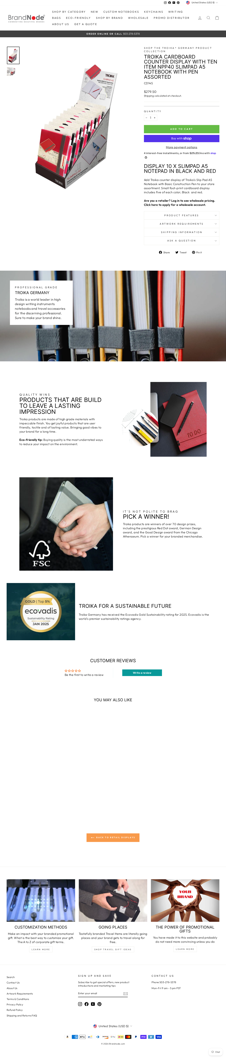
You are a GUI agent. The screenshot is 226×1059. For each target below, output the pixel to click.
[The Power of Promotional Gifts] (185, 900)
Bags (56, 17)
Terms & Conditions (18, 999)
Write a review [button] (142, 672)
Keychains (153, 11)
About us (60, 24)
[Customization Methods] (41, 900)
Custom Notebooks (121, 11)
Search (11, 977)
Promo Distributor (172, 17)
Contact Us (13, 982)
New (94, 11)
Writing (175, 11)
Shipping (149, 95)
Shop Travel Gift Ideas (113, 949)
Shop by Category (69, 11)
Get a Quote (85, 24)
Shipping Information (181, 232)
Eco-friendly (78, 17)
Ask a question (181, 240)
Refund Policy (15, 1010)
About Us (12, 988)
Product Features (181, 215)
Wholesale (138, 17)
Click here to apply (157, 205)
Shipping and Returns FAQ (22, 1015)
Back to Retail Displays (115, 837)
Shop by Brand (109, 17)
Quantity (153, 111)
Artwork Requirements (181, 223)
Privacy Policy (15, 1004)
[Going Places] (113, 900)
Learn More (41, 949)
